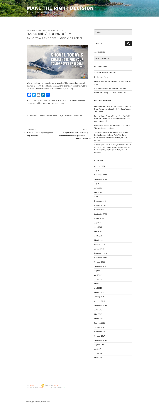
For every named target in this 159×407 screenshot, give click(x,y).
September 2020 (100, 266)
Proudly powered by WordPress (38, 402)
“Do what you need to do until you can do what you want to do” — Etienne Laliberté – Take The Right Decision (112, 147)
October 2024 (99, 166)
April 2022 (98, 197)
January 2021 (99, 249)
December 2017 (100, 331)
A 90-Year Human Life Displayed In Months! (110, 88)
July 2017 (97, 349)
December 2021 (100, 201)
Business (34, 116)
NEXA (44, 388)
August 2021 (99, 218)
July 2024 (97, 170)
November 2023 (100, 175)
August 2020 (99, 271)
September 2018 (100, 305)
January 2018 (99, 327)
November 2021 (100, 205)
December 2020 (100, 253)
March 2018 (98, 318)
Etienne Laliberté (54, 30)
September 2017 (100, 340)
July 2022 (97, 184)
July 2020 (98, 275)
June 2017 (98, 353)
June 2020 (98, 279)
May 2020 (98, 284)
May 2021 (98, 231)
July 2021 (97, 223)
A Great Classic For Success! (104, 73)
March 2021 (98, 240)
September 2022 (100, 179)
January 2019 (99, 297)
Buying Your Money (101, 77)
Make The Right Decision (60, 8)
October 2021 (99, 210)
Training (78, 116)
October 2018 (99, 301)
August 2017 (99, 345)
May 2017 (98, 358)
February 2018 (99, 323)
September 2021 (100, 214)
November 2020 (100, 258)
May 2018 (98, 314)
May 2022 (98, 192)
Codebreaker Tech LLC (50, 116)
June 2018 (98, 310)
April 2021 (98, 236)
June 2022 (98, 188)
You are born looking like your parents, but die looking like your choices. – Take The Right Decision (111, 135)
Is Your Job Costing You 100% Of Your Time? (110, 93)
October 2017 (99, 336)
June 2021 (98, 227)
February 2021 (99, 245)
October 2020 (99, 262)
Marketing (67, 116)
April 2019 (98, 288)
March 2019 (98, 292)
